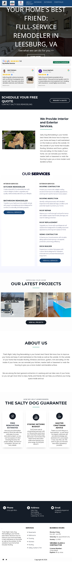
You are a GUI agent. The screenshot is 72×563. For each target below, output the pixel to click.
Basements (32, 532)
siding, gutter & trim (35, 548)
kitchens (31, 541)
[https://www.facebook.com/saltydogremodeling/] (3, 559)
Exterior (48, 2)
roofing (31, 545)
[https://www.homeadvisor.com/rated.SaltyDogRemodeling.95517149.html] (6, 559)
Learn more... (36, 56)
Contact (29, 4)
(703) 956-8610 (12, 510)
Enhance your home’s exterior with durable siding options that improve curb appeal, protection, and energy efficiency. (53, 239)
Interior (37, 2)
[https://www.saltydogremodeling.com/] (12, 3)
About (29, 2)
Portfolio (58, 2)
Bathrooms (32, 535)
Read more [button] (6, 85)
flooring (31, 538)
